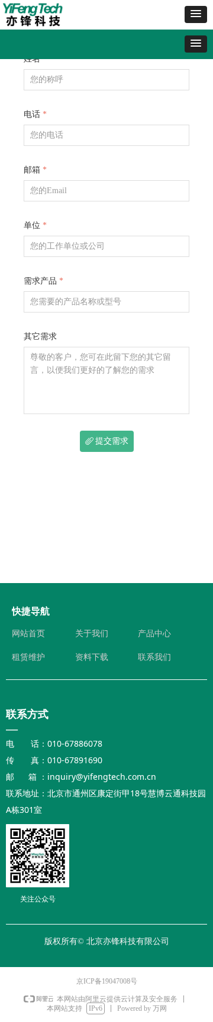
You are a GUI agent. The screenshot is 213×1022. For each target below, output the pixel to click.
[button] (196, 14)
